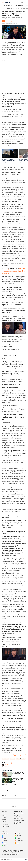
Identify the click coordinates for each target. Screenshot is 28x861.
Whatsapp (6, 845)
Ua (22, 2)
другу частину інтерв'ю (19, 755)
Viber (5, 838)
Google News (20, 835)
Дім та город (5, 790)
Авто (15, 784)
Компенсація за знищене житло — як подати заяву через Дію (8, 161)
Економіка (20, 5)
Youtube (6, 833)
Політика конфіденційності (18, 816)
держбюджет (5, 758)
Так (26, 859)
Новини (10, 5)
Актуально (4, 784)
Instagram (6, 840)
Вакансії (4, 815)
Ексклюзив (4, 795)
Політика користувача (19, 813)
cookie (10, 859)
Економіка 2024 (10, 8)
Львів (3, 800)
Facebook (6, 843)
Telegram (6, 835)
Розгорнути (14, 806)
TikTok (18, 833)
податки (12, 758)
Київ (15, 795)
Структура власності (6, 821)
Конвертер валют (6, 826)
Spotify (18, 838)
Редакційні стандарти (19, 820)
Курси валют (5, 824)
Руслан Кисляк (6, 765)
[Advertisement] (14, 76)
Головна (3, 8)
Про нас (3, 813)
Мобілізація (17, 800)
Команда (4, 823)
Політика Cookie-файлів (18, 823)
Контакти (4, 817)
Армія (15, 5)
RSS (18, 843)
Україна (5, 5)
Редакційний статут (18, 818)
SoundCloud (20, 840)
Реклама (4, 819)
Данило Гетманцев (21, 758)
